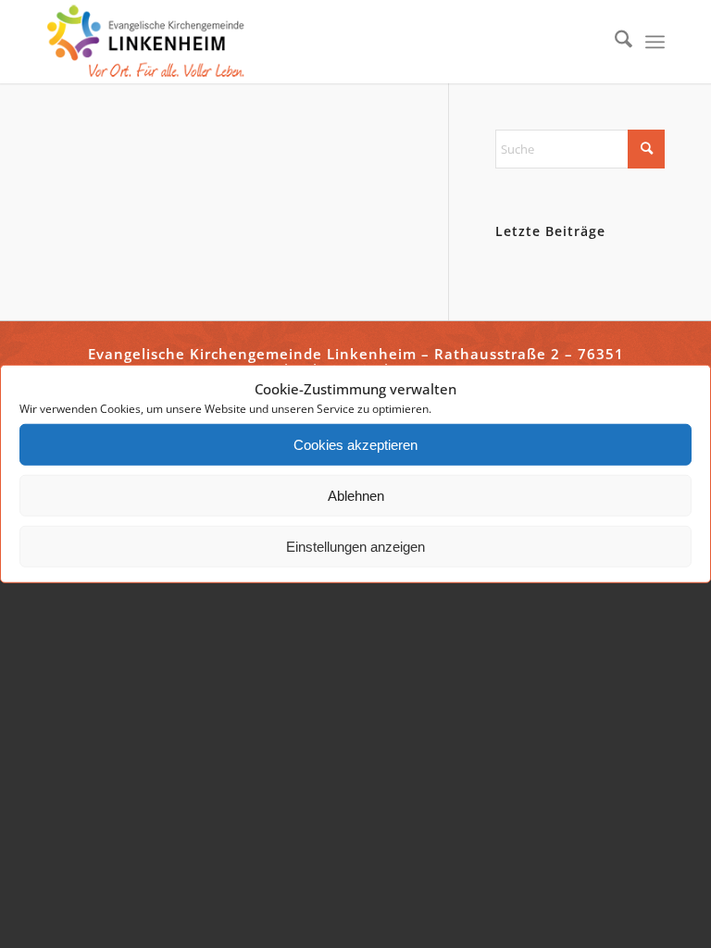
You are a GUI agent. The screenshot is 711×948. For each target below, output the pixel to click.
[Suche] (614, 41)
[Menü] (655, 42)
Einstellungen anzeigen (355, 547)
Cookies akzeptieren (355, 445)
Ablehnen (356, 496)
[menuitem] (614, 41)
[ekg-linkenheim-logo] (150, 41)
